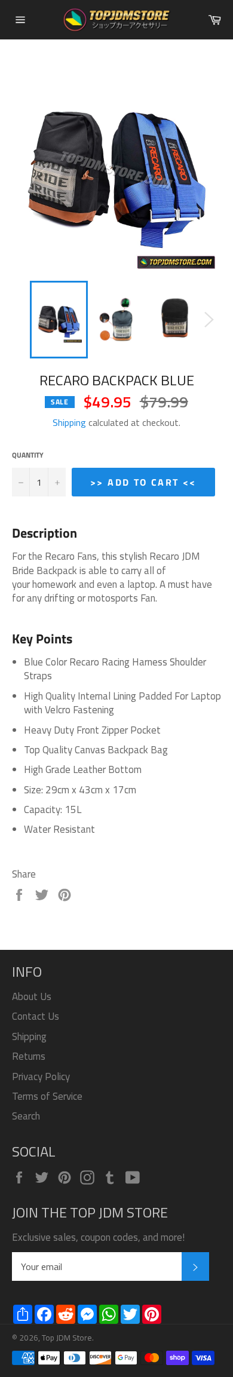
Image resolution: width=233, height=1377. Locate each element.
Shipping (69, 422)
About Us (31, 996)
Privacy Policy (41, 1076)
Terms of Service (47, 1096)
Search (26, 1116)
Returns (28, 1056)
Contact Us (35, 1016)
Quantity (28, 455)
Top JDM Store (67, 1338)
